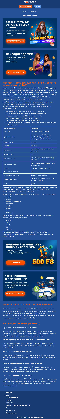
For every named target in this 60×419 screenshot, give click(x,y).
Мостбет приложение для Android (18, 405)
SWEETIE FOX (51, 178)
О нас (8, 408)
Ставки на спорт (11, 413)
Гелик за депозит (12, 397)
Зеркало (9, 400)
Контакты (9, 403)
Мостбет (20, 417)
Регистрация (10, 410)
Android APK (44, 175)
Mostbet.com (35, 128)
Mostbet (9, 392)
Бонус (8, 395)
